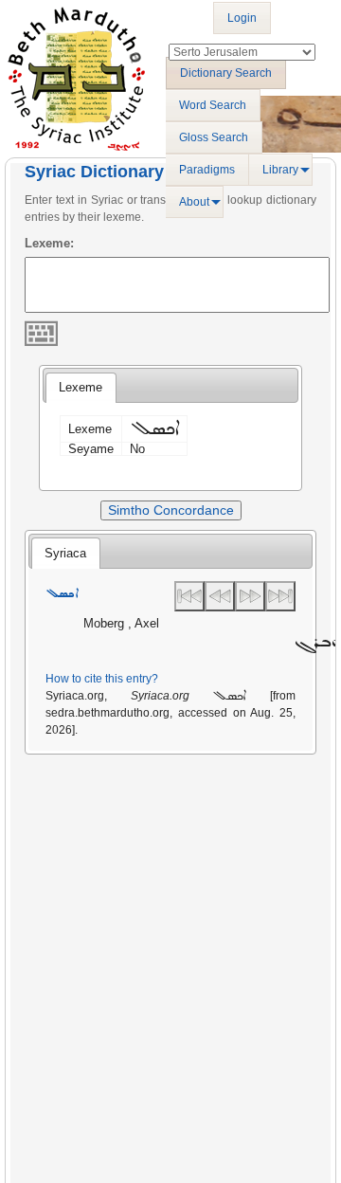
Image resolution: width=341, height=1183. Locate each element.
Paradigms (207, 169)
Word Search (212, 105)
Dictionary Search (226, 73)
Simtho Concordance (171, 510)
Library (280, 169)
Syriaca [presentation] (65, 553)
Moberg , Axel (121, 623)
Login (242, 18)
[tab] (80, 388)
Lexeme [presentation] (80, 387)
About (194, 202)
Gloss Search (213, 137)
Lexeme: (49, 243)
